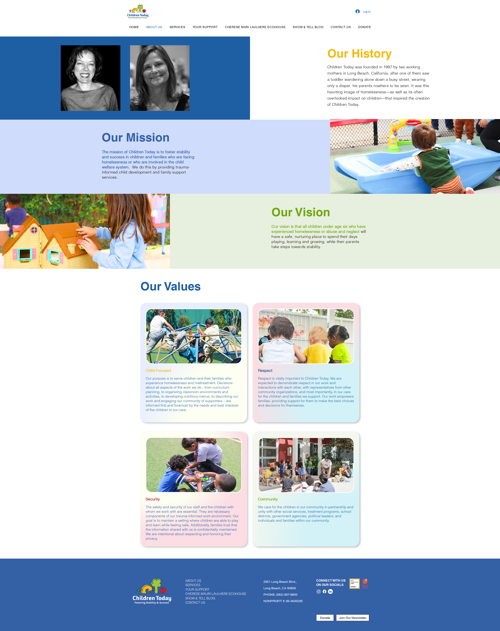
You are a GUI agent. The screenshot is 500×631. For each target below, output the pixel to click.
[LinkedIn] (330, 591)
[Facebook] (324, 591)
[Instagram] (318, 591)
